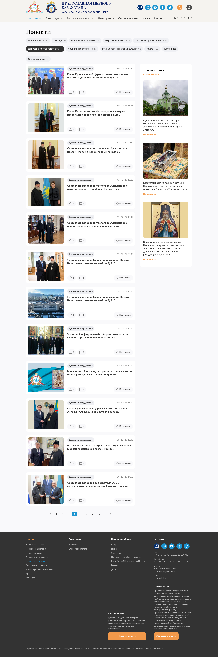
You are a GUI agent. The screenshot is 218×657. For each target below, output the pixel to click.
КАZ (176, 18)
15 (104, 514)
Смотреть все (151, 74)
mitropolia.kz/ (160, 578)
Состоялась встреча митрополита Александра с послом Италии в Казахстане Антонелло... (97, 150)
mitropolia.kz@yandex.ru (165, 568)
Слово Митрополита (78, 549)
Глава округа (52, 18)
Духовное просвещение (37, 557)
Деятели (115, 569)
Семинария (116, 553)
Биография (74, 544)
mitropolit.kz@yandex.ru (164, 571)
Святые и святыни (128, 18)
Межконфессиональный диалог (40, 569)
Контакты (159, 18)
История (115, 544)
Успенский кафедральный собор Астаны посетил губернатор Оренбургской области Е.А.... (98, 336)
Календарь (31, 578)
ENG (182, 18)
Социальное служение (36, 565)
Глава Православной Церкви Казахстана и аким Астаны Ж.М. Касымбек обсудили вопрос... (97, 410)
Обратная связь (166, 636)
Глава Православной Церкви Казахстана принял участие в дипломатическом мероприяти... (97, 76)
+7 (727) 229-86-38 (163, 561)
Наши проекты (106, 18)
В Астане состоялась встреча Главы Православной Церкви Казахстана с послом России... (99, 447)
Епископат (115, 565)
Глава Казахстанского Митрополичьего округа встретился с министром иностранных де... (96, 113)
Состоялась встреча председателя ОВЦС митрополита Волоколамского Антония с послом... (98, 484)
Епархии (115, 549)
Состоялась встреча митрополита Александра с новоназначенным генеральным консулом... (97, 224)
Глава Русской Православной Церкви (128, 561)
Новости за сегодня (35, 544)
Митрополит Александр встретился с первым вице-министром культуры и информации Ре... (99, 373)
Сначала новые (36, 59)
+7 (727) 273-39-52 (182, 561)
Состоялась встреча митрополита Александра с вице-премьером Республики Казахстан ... (97, 187)
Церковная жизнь (34, 553)
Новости (33, 18)
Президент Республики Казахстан (126, 557)
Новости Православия (36, 549)
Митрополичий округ (78, 18)
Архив (29, 573)
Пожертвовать (127, 636)
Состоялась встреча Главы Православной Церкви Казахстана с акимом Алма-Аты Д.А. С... (98, 261)
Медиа (146, 18)
